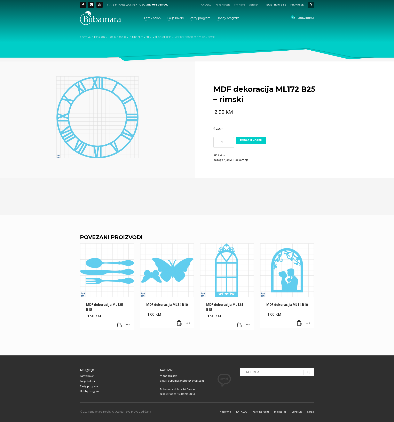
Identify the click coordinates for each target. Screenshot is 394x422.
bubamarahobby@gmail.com (186, 380)
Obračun (254, 4)
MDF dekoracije (239, 160)
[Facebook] (83, 5)
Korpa (310, 411)
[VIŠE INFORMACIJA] (128, 325)
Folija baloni (87, 381)
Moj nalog (239, 4)
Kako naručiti (223, 4)
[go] (308, 372)
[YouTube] (99, 5)
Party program (89, 386)
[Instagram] (91, 5)
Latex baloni (87, 376)
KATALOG (206, 4)
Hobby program (90, 391)
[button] (120, 325)
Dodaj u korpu (251, 140)
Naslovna (225, 411)
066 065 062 (160, 4)
